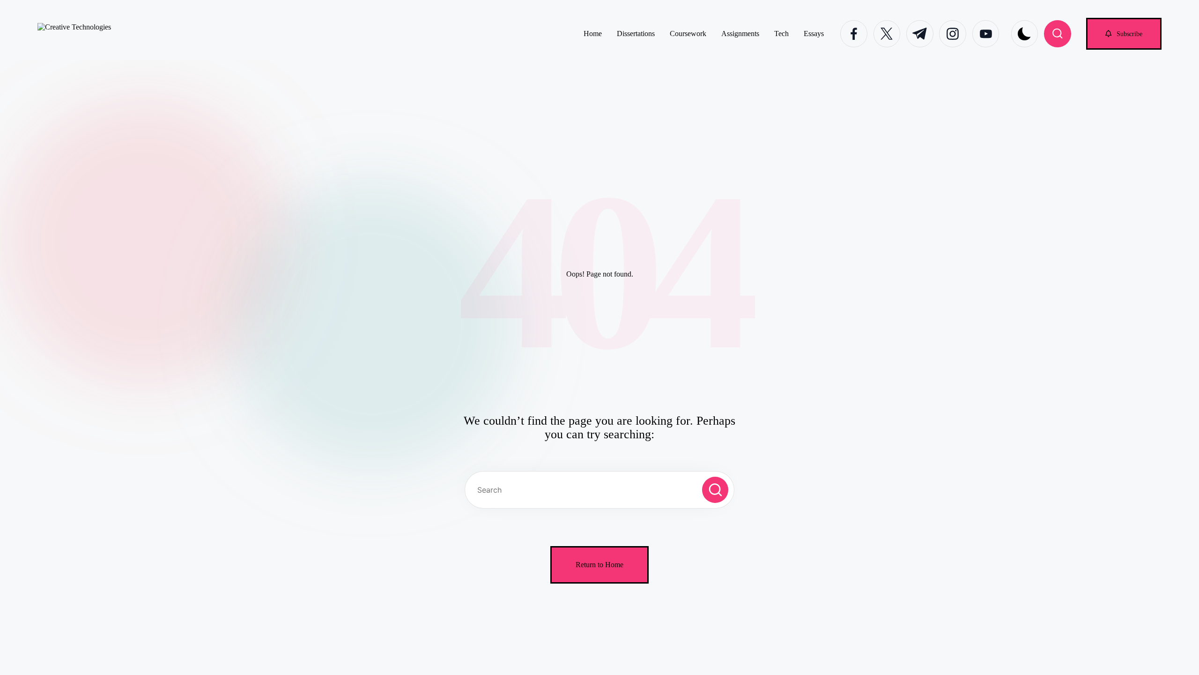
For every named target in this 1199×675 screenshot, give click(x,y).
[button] (1124, 33)
